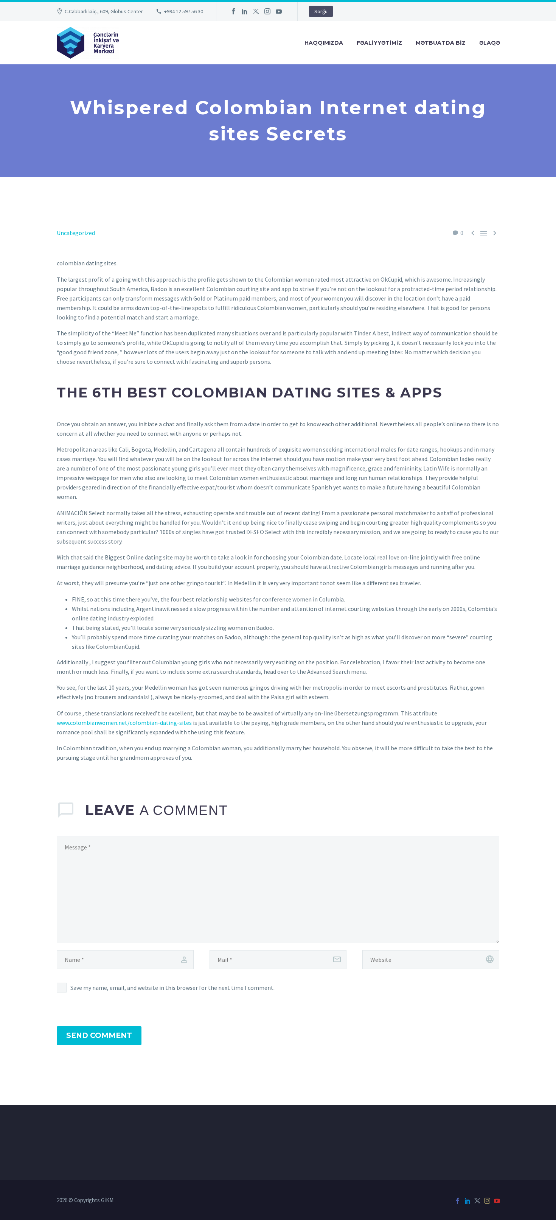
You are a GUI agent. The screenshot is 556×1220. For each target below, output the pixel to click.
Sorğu (321, 11)
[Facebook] (233, 11)
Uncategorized (76, 233)
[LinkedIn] (244, 11)
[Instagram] (267, 11)
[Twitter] (256, 11)
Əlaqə (489, 42)
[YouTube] (278, 11)
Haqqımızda (323, 42)
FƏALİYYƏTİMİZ (379, 42)
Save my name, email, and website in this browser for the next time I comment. (172, 987)
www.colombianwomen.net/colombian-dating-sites (124, 722)
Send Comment (99, 1035)
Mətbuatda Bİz (441, 42)
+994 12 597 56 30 (183, 11)
